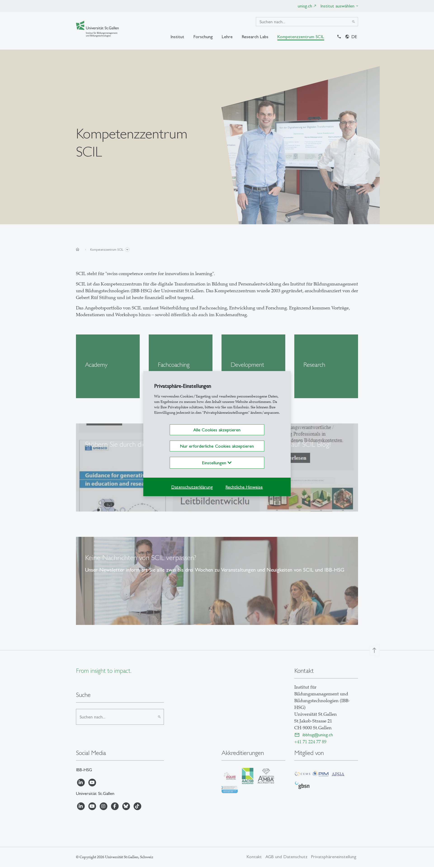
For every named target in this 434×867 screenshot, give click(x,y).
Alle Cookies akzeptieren (217, 429)
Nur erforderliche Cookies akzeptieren (217, 446)
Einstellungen (215, 462)
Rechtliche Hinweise (244, 487)
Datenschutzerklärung (192, 487)
